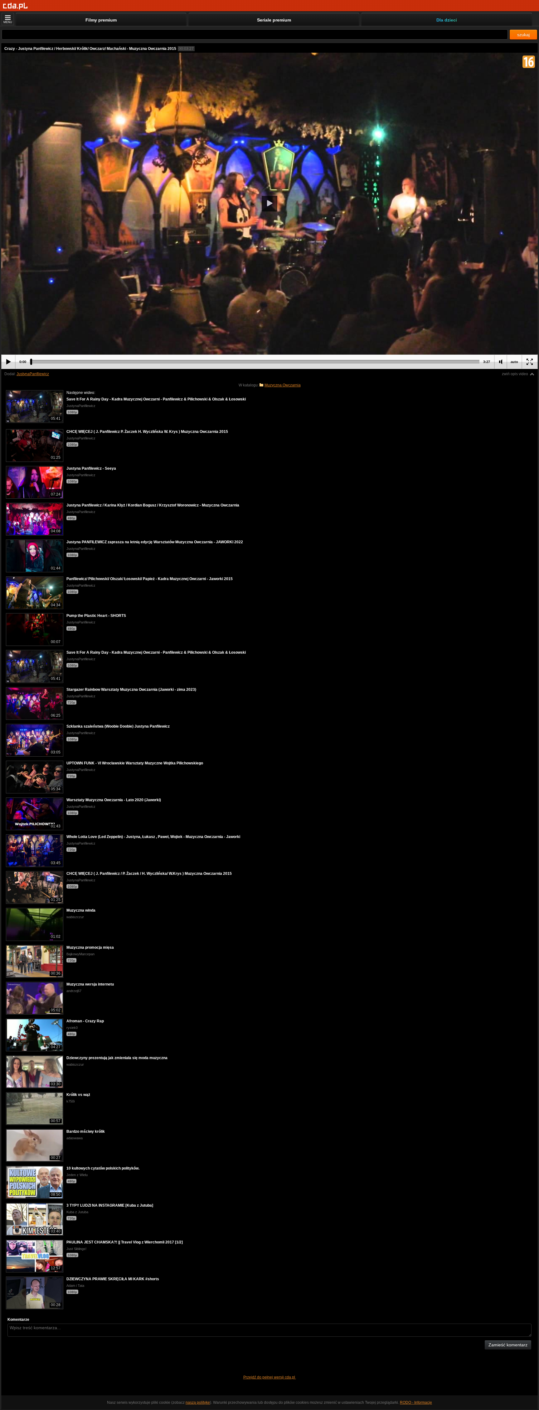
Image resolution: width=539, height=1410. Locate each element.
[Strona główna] (15, 6)
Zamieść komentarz (507, 1344)
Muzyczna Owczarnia (283, 385)
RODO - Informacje (416, 1402)
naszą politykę (198, 1402)
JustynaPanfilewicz (33, 374)
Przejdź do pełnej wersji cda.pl (269, 1377)
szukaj (523, 34)
